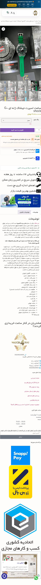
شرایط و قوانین (34, 400)
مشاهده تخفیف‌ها (12, 5)
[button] (3, 29)
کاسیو (23, 21)
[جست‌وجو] (15, 12)
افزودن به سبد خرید (17, 130)
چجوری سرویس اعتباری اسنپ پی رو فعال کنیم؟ (25, 404)
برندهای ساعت (30, 21)
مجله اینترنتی (35, 378)
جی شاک (36, 223)
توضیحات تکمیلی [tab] (24, 212)
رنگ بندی (36, 119)
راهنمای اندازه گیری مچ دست (21, 185)
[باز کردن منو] (4, 12)
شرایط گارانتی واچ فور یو (32, 382)
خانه (40, 21)
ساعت (36, 21)
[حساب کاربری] (11, 12)
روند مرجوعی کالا (34, 387)
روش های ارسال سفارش (31, 391)
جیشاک (19, 21)
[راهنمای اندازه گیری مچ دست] (38, 185)
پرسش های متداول (33, 396)
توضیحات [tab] (35, 212)
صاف (30, 124)
